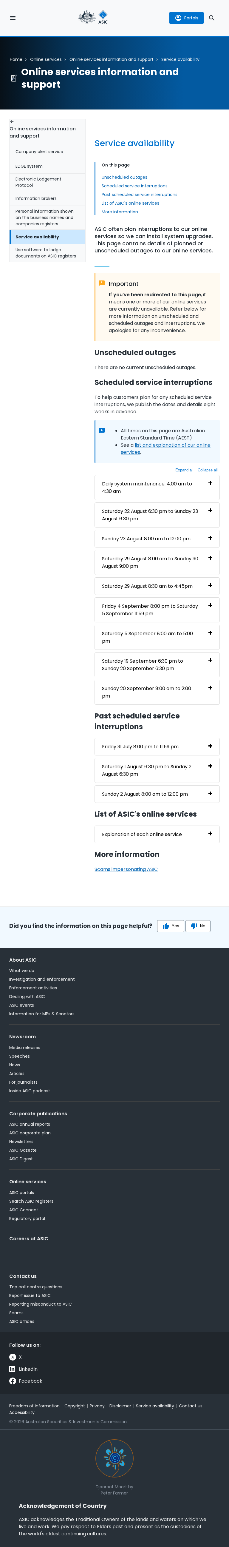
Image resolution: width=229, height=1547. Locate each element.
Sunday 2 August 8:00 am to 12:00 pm (145, 794)
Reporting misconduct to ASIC (40, 1304)
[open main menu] (12, 17)
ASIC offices (21, 1321)
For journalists (23, 1082)
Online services (46, 59)
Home (16, 59)
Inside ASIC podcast (29, 1091)
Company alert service (39, 152)
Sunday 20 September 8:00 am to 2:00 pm (146, 692)
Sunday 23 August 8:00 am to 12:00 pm (146, 538)
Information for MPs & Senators (42, 1014)
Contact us (23, 1276)
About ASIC (23, 960)
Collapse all (208, 470)
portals (191, 18)
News (14, 1065)
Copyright (74, 1406)
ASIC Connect (23, 1210)
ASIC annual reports (29, 1124)
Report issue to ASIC (30, 1295)
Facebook (30, 1381)
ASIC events (21, 1005)
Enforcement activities (33, 988)
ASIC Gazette (23, 1150)
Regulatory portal (27, 1218)
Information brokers (36, 198)
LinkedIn (28, 1369)
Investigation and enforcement (42, 979)
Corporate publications (38, 1113)
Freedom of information (34, 1406)
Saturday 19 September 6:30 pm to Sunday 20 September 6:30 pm (142, 665)
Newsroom (22, 1036)
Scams (16, 1313)
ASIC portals (21, 1193)
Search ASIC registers (31, 1201)
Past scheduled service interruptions (139, 195)
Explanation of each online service (142, 834)
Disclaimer (120, 1406)
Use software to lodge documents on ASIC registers (46, 253)
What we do (21, 971)
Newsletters (21, 1142)
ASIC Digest (21, 1159)
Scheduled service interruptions (135, 186)
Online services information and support (111, 59)
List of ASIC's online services (130, 203)
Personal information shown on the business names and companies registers (45, 217)
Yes (175, 926)
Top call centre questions (35, 1287)
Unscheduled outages (124, 177)
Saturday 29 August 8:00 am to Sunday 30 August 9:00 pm (150, 562)
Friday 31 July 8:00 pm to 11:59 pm (140, 746)
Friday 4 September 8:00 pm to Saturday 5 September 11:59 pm (150, 610)
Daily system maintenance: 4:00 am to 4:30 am (147, 487)
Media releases (24, 1048)
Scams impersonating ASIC (126, 869)
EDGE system (29, 166)
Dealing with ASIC (27, 997)
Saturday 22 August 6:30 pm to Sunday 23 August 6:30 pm (150, 515)
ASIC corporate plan (30, 1133)
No (202, 926)
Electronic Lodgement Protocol (38, 182)
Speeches (19, 1056)
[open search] (212, 18)
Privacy (97, 1406)
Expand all (184, 470)
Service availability (37, 237)
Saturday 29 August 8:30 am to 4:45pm (147, 586)
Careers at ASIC (28, 1238)
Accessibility (22, 1412)
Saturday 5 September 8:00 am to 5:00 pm (147, 637)
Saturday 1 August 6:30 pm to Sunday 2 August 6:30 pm (146, 770)
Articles (16, 1073)
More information (120, 212)
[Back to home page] (93, 17)
